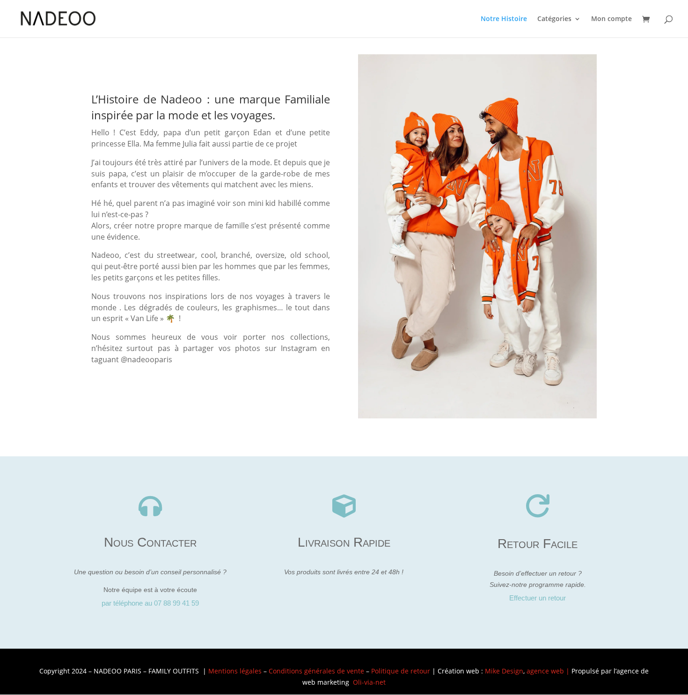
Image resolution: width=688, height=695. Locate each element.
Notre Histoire (504, 19)
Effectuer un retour (537, 598)
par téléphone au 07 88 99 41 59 (150, 603)
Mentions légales (235, 670)
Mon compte (611, 19)
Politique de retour (400, 670)
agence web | (549, 670)
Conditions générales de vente (316, 670)
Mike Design (504, 670)
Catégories (554, 19)
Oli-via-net (369, 682)
